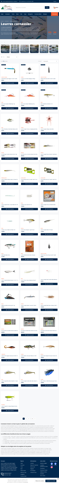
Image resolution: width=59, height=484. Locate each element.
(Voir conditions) (14, 1)
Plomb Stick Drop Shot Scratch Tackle (48, 78)
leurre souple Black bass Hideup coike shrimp (49, 305)
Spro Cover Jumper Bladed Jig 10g (27, 103)
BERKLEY (2, 278)
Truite (22, 466)
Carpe (22, 463)
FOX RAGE (3, 404)
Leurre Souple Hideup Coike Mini (47, 129)
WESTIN (2, 152)
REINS (22, 253)
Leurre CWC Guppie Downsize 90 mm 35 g (9, 355)
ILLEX (2, 379)
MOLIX (42, 228)
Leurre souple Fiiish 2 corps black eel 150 (9, 204)
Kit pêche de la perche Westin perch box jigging (29, 154)
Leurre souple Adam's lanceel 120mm (28, 305)
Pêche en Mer (23, 470)
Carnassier (22, 465)
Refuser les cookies (40, 481)
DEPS (22, 278)
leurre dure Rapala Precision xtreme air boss (49, 355)
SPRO (2, 102)
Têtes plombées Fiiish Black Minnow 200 (9, 129)
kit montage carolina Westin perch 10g (9, 154)
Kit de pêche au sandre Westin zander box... (9, 330)
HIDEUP (42, 127)
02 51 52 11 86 (7, 475)
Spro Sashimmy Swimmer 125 (46, 103)
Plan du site (32, 466)
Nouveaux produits (43, 470)
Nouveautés (50, 61)
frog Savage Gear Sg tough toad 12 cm (29, 179)
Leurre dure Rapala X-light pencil (27, 229)
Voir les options (50, 83)
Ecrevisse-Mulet (23, 476)
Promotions (42, 468)
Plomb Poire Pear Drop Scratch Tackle (48, 254)
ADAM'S (22, 354)
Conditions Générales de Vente (44, 466)
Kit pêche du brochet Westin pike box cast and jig (49, 330)
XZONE (22, 77)
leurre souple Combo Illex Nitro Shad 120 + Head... (29, 380)
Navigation (23, 474)
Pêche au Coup (23, 472)
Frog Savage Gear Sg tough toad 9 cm (48, 179)
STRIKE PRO (3, 354)
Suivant (34, 418)
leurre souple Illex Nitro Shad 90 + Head (9, 380)
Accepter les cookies (51, 480)
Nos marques (32, 470)
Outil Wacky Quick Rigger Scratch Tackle (9, 78)
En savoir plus (25, 482)
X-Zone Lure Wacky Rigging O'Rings (28, 78)
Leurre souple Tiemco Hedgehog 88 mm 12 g (29, 129)
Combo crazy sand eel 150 (26, 204)
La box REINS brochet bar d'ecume (28, 254)
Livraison (32, 463)
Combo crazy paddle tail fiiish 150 (8, 229)
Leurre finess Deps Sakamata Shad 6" (28, 280)
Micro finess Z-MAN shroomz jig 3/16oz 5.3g (49, 380)
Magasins (32, 468)
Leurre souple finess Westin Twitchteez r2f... (49, 154)
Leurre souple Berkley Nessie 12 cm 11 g (9, 280)
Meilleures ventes (43, 472)
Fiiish (2, 127)
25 (32, 418)
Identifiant (42, 473)
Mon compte (42, 475)
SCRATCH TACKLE (4, 77)
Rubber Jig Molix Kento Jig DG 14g (8, 305)
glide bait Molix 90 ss (5, 254)
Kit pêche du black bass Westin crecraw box (29, 330)
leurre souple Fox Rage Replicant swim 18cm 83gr (9, 406)
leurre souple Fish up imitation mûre (48, 204)
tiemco (22, 127)
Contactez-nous (33, 472)
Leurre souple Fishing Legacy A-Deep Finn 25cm (9, 179)
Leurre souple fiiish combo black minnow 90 (49, 279)
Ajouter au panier (10, 83)
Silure (22, 468)
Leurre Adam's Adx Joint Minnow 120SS (28, 355)
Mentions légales (43, 463)
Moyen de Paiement (34, 465)
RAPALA (22, 228)
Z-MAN (42, 379)
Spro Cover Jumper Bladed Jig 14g (8, 103)
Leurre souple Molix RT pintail (47, 229)
